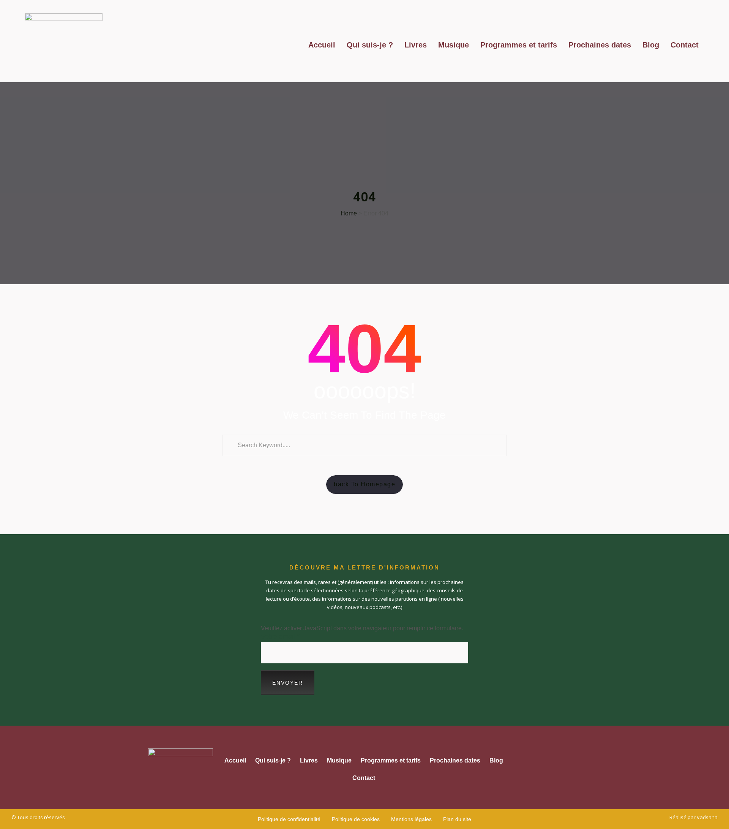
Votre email (280, 636)
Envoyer (287, 683)
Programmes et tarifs (518, 45)
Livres (415, 45)
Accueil (321, 45)
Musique (453, 45)
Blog (650, 45)
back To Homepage (364, 484)
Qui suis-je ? (370, 45)
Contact (685, 45)
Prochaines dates (599, 45)
